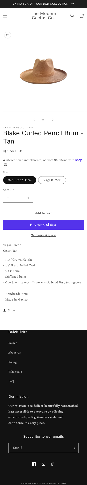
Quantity (8, 189)
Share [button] (11, 310)
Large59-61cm (52, 180)
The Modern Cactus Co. (38, 483)
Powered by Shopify (57, 483)
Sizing (12, 362)
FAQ (11, 381)
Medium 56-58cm (20, 180)
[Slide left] (34, 119)
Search (12, 343)
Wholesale (15, 372)
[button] (5, 15)
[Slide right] (52, 119)
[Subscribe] (73, 448)
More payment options (43, 235)
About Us (14, 353)
